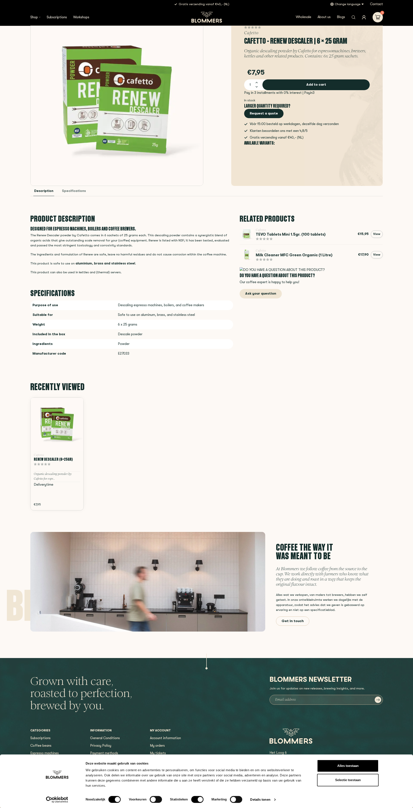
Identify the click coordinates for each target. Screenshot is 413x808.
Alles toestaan (348, 766)
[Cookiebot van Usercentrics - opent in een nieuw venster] (57, 799)
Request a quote (264, 113)
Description (43, 191)
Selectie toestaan (348, 780)
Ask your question (260, 293)
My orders (157, 746)
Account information (165, 738)
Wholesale (303, 17)
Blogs (341, 17)
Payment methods (104, 753)
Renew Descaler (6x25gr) (53, 459)
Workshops (81, 17)
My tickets (158, 753)
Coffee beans (40, 746)
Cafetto (251, 33)
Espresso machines (44, 753)
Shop (34, 17)
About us (324, 17)
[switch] (156, 799)
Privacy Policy (100, 746)
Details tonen (260, 799)
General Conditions (105, 738)
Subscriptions (57, 17)
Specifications (74, 191)
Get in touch (293, 621)
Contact (376, 4)
